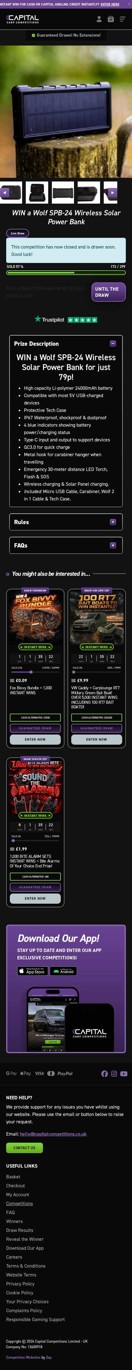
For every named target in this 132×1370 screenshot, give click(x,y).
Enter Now (35, 739)
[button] (4, 192)
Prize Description (36, 344)
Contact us (25, 1147)
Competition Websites (23, 1357)
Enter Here (97, 4)
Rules (21, 522)
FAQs (20, 545)
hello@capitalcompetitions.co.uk (53, 1134)
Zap (49, 1357)
